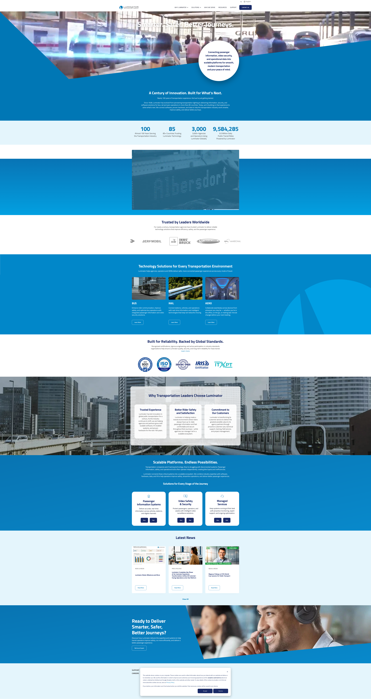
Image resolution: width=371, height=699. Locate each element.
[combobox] (247, 1)
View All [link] (185, 599)
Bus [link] (144, 520)
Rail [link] (153, 520)
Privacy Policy (170, 682)
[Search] (241, 1)
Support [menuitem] (135, 670)
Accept (205, 691)
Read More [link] (149, 570)
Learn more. (185, 351)
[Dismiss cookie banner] (227, 671)
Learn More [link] (137, 322)
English (248, 1)
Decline (221, 691)
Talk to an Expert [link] (139, 648)
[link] (129, 7)
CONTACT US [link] (245, 7)
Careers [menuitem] (135, 673)
